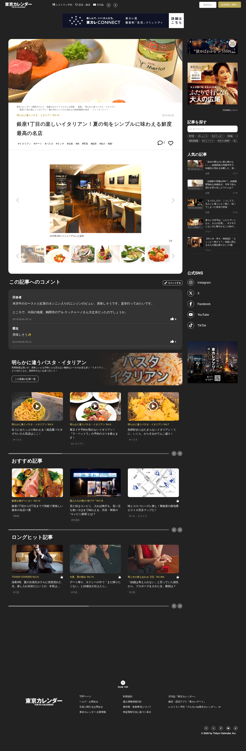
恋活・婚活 (84, 5)
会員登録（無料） (229, 4)
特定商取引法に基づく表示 (137, 712)
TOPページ (85, 696)
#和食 (230, 135)
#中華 (191, 135)
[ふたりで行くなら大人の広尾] (213, 83)
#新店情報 (193, 140)
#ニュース (203, 135)
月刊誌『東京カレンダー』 (182, 696)
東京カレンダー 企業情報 (92, 712)
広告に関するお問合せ (91, 706)
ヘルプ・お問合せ (88, 701)
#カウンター (217, 135)
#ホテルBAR (223, 140)
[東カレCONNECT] (123, 20)
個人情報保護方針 (132, 701)
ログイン (207, 5)
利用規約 (127, 696)
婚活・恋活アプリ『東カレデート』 (187, 701)
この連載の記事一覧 (25, 379)
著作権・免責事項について (137, 706)
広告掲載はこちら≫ (230, 110)
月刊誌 (100, 5)
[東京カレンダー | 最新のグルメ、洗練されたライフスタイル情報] (28, 5)
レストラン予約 (63, 5)
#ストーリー (208, 140)
